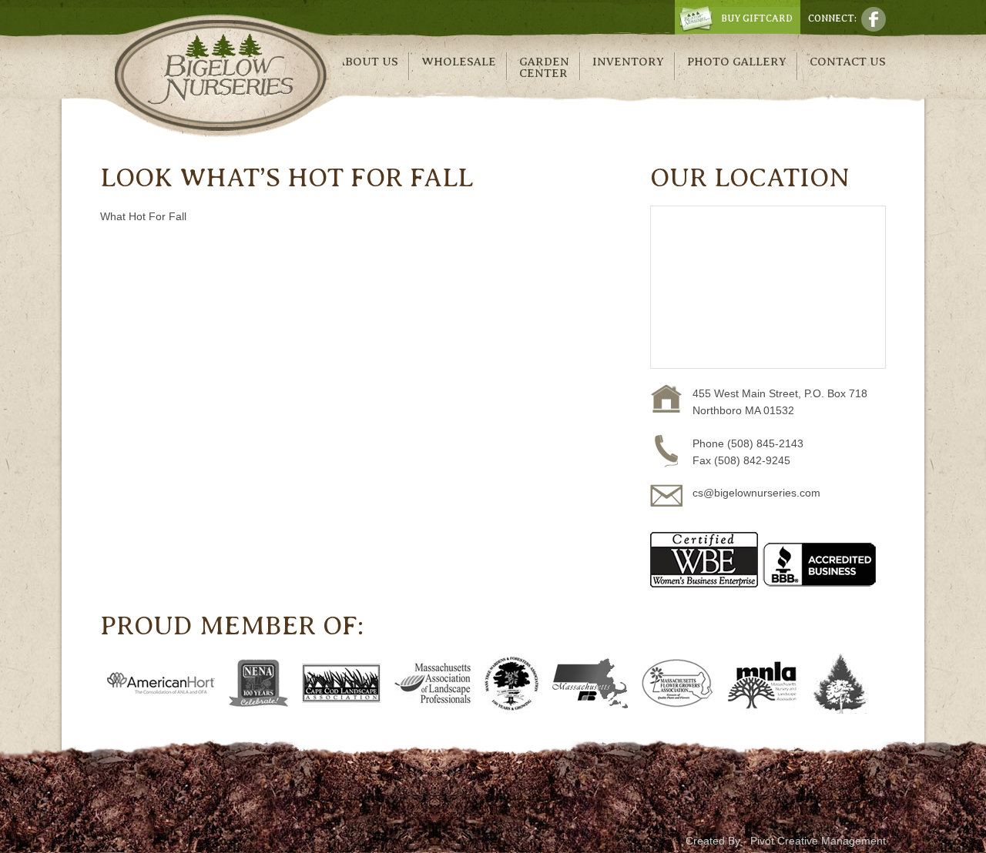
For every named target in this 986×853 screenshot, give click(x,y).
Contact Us (848, 61)
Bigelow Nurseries (221, 76)
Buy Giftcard (757, 18)
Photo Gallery (736, 61)
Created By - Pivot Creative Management (786, 841)
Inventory (628, 61)
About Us (367, 61)
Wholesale (458, 61)
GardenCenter (544, 67)
